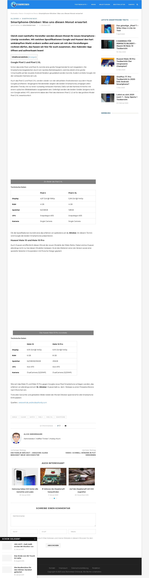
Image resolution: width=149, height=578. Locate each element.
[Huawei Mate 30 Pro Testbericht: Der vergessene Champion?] (107, 62)
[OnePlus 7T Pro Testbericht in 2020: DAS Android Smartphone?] (107, 80)
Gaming (131, 4)
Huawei (23, 417)
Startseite (14, 13)
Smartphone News (31, 13)
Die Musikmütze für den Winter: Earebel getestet (23, 569)
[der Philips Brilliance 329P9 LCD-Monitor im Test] (55, 476)
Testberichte (80, 4)
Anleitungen (104, 4)
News (93, 4)
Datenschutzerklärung (79, 568)
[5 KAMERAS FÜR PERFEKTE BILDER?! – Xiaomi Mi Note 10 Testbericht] (107, 44)
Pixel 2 (40, 417)
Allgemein (15, 18)
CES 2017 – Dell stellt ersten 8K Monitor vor (24, 545)
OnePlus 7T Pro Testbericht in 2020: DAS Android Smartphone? (125, 80)
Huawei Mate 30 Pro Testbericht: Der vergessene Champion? (125, 62)
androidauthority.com (38, 402)
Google (14, 417)
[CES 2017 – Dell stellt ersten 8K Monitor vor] (7, 546)
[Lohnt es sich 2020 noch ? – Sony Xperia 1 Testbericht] (107, 98)
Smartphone (60, 417)
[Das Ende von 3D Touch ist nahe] (7, 558)
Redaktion (96, 568)
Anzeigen (32, 57)
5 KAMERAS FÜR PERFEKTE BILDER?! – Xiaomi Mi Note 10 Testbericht (126, 44)
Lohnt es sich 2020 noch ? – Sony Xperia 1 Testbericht (126, 97)
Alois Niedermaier (29, 25)
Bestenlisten (119, 4)
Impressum (63, 568)
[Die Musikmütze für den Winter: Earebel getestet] (7, 569)
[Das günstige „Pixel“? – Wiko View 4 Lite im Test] (107, 28)
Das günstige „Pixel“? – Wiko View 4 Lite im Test (127, 28)
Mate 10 (32, 417)
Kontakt (52, 568)
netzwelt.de (23, 402)
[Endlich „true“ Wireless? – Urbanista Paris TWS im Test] (83, 476)
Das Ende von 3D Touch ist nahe (24, 557)
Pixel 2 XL (49, 417)
